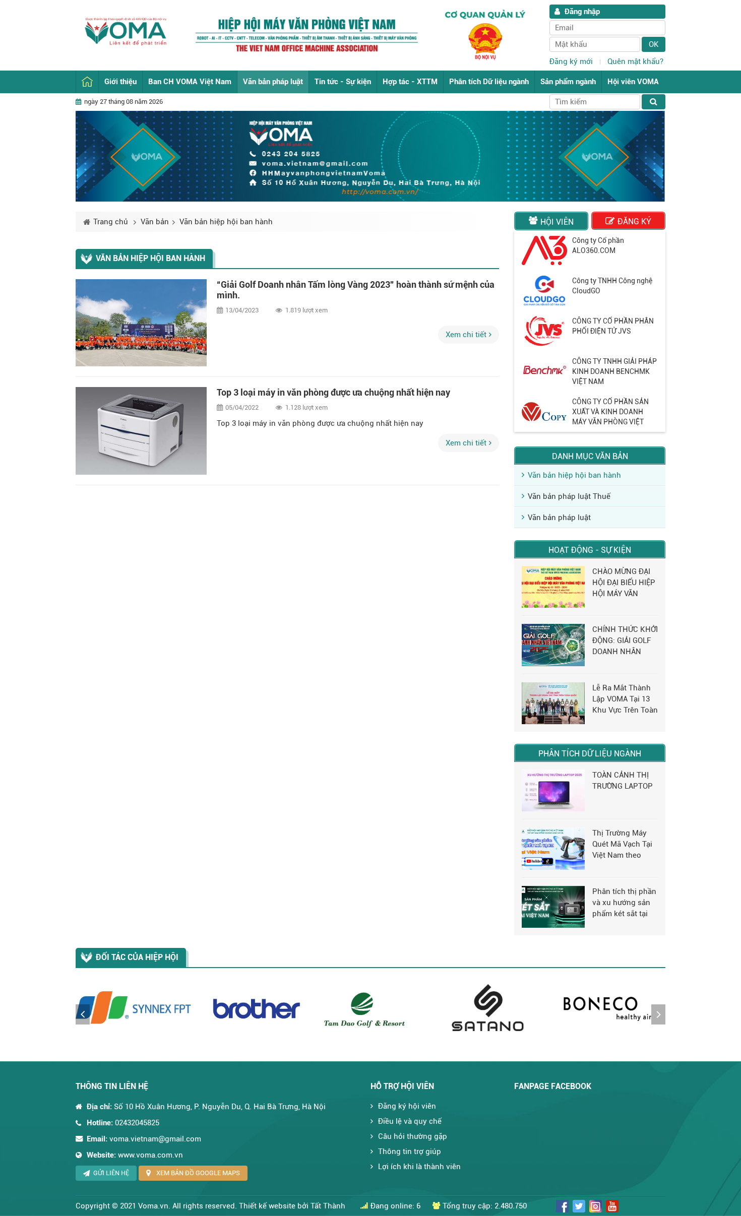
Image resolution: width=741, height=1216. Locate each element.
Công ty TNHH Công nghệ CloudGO (612, 286)
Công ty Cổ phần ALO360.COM (598, 245)
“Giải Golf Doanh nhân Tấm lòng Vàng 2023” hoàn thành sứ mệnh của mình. (356, 289)
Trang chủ (87, 82)
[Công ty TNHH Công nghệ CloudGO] (544, 291)
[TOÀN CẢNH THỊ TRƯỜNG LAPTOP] (553, 790)
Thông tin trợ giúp (409, 1151)
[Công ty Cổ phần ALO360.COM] (544, 250)
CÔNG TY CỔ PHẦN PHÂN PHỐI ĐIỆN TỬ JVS (613, 326)
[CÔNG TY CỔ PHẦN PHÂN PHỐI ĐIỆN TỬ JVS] (544, 331)
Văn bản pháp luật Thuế (569, 496)
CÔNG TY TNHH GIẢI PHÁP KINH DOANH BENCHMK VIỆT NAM (614, 371)
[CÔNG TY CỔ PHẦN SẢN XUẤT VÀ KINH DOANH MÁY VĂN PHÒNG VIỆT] (544, 412)
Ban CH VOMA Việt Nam (189, 81)
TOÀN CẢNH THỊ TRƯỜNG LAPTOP (622, 781)
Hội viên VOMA (633, 81)
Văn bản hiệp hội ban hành (226, 221)
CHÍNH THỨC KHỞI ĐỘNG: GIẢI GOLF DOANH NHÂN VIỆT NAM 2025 (625, 641)
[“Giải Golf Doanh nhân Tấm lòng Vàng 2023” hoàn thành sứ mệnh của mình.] (141, 322)
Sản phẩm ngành (568, 81)
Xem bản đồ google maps (198, 1173)
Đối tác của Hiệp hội (137, 957)
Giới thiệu (120, 81)
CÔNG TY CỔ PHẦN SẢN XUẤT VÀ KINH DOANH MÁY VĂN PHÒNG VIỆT (610, 412)
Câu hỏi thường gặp (412, 1136)
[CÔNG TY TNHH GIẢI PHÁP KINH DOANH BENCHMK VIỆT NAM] (544, 371)
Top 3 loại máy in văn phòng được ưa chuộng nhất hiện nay (333, 392)
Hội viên (557, 222)
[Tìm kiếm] (653, 101)
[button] (83, 1014)
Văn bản (155, 221)
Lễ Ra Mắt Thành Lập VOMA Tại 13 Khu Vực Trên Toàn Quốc (625, 699)
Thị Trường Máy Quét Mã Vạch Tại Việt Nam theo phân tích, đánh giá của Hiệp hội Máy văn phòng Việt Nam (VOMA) (622, 844)
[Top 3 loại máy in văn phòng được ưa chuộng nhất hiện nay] (141, 430)
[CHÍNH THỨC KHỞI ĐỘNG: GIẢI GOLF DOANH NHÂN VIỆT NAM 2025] (553, 645)
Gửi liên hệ (111, 1173)
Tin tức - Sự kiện (343, 81)
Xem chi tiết (466, 334)
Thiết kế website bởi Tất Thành (292, 1205)
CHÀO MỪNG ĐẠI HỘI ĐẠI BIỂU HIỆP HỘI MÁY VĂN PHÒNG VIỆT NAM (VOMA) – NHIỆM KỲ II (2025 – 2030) (624, 583)
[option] (590, 250)
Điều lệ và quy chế (410, 1121)
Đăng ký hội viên (407, 1106)
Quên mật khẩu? (635, 61)
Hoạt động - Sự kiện (589, 550)
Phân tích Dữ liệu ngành (489, 81)
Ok (654, 44)
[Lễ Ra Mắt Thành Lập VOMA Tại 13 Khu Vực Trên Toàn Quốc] (553, 703)
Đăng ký (634, 221)
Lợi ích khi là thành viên (419, 1166)
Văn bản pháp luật (273, 81)
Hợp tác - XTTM (410, 81)
